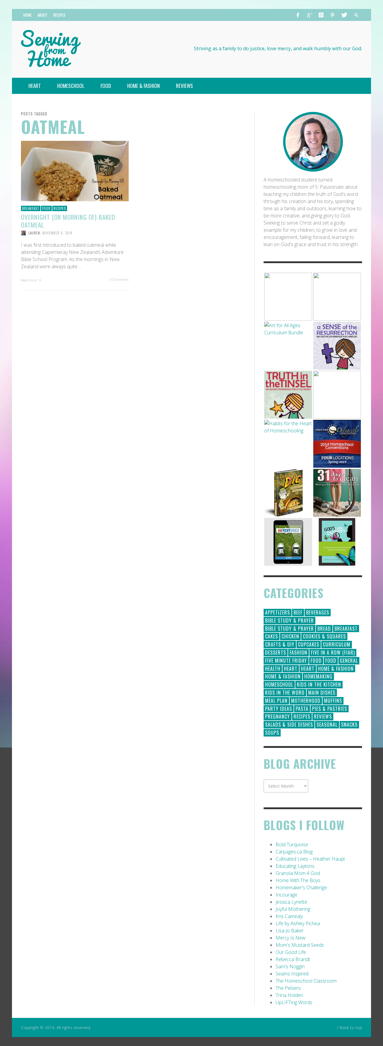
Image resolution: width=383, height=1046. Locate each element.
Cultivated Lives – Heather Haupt (310, 859)
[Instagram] (321, 15)
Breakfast (30, 208)
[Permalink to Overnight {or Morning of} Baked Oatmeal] (75, 170)
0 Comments (119, 279)
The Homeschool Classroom (306, 981)
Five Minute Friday (286, 660)
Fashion (298, 652)
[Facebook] (298, 15)
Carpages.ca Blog (294, 851)
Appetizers (277, 612)
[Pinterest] (332, 15)
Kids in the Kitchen (319, 684)
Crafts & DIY (279, 644)
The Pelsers (288, 988)
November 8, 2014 (57, 233)
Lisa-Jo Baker (290, 930)
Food (46, 208)
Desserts (275, 652)
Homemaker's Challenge (301, 887)
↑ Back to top (349, 1027)
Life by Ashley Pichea (298, 923)
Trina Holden (289, 995)
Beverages (317, 612)
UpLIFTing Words (294, 1002)
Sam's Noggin (290, 966)
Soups (272, 732)
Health (272, 668)
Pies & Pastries (329, 708)
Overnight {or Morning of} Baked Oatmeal (68, 220)
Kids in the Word (285, 692)
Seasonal (327, 724)
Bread (324, 628)
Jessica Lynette (291, 902)
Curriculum (336, 644)
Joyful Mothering (293, 909)
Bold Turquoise (292, 844)
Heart (290, 668)
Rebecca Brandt (293, 959)
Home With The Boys (298, 880)
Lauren (34, 233)
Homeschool (279, 684)
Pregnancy (277, 716)
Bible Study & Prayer (289, 620)
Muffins (333, 700)
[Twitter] (343, 15)
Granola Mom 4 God (298, 873)
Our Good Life (291, 952)
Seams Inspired (292, 973)
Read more (29, 280)
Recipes (60, 208)
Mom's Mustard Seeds (300, 945)
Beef (298, 612)
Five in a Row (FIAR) (333, 652)
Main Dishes (321, 692)
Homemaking (318, 676)
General (349, 660)
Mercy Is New (291, 937)
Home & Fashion (336, 668)
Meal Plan (276, 700)
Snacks (349, 724)
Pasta (302, 708)
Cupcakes (308, 644)
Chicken (290, 636)
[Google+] (309, 15)
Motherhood (305, 700)
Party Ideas (278, 708)
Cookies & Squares (324, 636)
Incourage (286, 894)
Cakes (271, 636)
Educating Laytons (295, 866)
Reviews (323, 716)
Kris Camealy (289, 916)
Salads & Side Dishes (289, 724)
